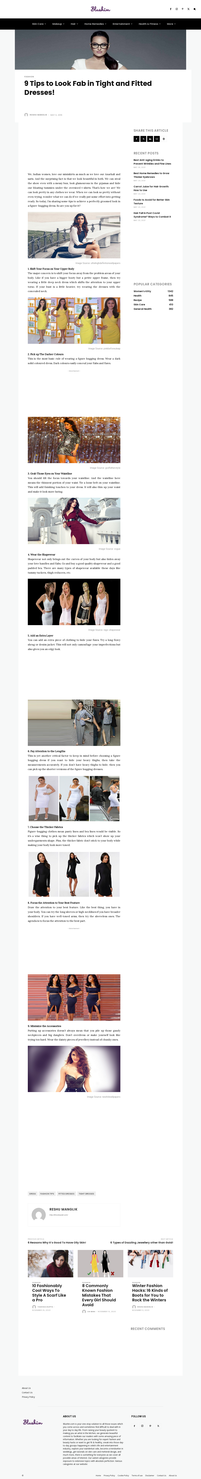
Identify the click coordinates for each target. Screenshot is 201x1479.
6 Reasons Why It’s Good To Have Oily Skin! (57, 1242)
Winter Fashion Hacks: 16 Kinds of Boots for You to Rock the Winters (150, 1293)
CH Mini (91, 1311)
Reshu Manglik (38, 114)
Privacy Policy (28, 1396)
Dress (32, 1193)
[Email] (157, 139)
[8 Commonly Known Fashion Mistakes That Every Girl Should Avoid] (100, 1263)
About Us (26, 1388)
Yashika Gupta (45, 1307)
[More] (164, 139)
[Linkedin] (150, 139)
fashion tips (47, 1193)
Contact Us (27, 1392)
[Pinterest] (182, 9)
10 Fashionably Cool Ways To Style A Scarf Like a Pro (49, 1293)
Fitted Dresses (66, 1193)
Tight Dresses (86, 1193)
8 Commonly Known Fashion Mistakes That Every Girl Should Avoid (99, 1295)
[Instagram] (176, 9)
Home (98, 1475)
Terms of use (137, 1475)
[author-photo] (34, 1307)
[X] (188, 9)
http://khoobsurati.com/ (58, 1215)
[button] (194, 9)
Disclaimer (149, 1475)
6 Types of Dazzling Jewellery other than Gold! (141, 1242)
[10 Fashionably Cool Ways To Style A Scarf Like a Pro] (50, 1263)
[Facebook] (170, 9)
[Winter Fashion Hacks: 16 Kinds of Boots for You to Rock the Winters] (150, 1263)
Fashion (29, 77)
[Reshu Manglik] (26, 115)
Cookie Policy (123, 1475)
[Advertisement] (77, 105)
